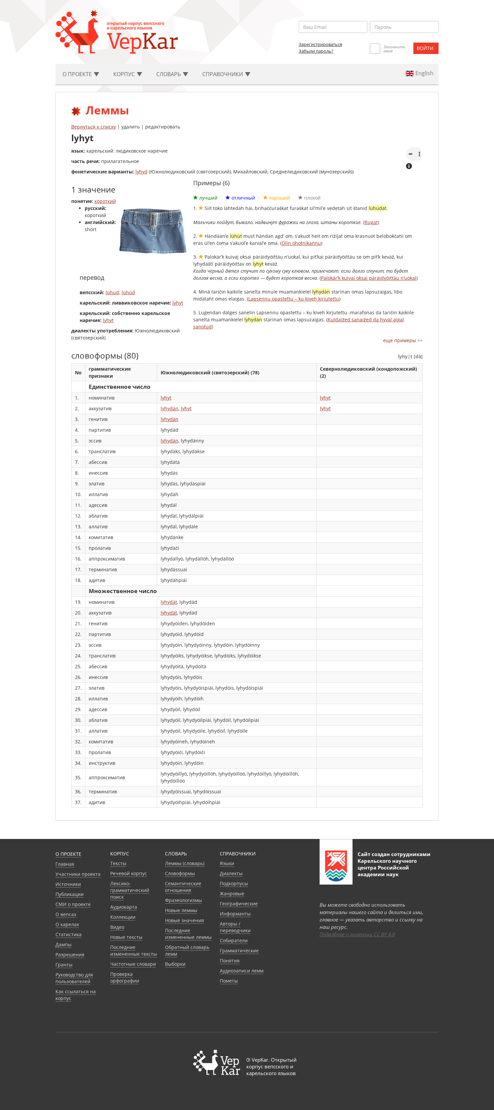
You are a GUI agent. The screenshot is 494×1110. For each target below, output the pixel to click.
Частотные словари (133, 964)
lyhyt (177, 303)
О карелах (67, 924)
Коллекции (122, 917)
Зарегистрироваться (320, 44)
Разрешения (69, 954)
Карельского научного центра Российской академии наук (387, 867)
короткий (105, 201)
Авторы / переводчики (235, 927)
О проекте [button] (78, 74)
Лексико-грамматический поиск (129, 890)
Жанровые (232, 893)
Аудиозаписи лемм (241, 970)
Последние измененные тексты (133, 950)
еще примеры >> (403, 340)
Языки (227, 863)
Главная (64, 864)
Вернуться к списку (93, 126)
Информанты (235, 913)
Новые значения (184, 920)
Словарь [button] (169, 74)
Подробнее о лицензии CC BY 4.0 (357, 934)
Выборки (175, 964)
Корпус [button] (124, 74)
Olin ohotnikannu (301, 243)
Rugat (371, 222)
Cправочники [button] (223, 74)
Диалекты (231, 873)
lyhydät (169, 602)
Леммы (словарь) (184, 863)
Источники (68, 884)
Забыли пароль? (316, 51)
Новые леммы (181, 910)
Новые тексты (126, 937)
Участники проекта (77, 874)
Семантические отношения (183, 886)
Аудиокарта (123, 907)
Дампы (63, 944)
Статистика (68, 934)
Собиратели (234, 940)
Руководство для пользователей (74, 978)
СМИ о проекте (73, 904)
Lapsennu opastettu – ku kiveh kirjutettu (293, 299)
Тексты (118, 863)
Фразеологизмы (183, 900)
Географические (239, 903)
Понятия (230, 960)
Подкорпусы (234, 883)
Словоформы (180, 873)
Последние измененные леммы (188, 933)
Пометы (229, 980)
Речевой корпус (128, 873)
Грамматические (239, 950)
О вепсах (65, 914)
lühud (112, 292)
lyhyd (141, 171)
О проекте (68, 854)
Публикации (69, 894)
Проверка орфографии (124, 977)
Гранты (64, 964)
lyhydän (169, 408)
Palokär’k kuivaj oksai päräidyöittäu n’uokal (368, 278)
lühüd (128, 292)
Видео (117, 927)
